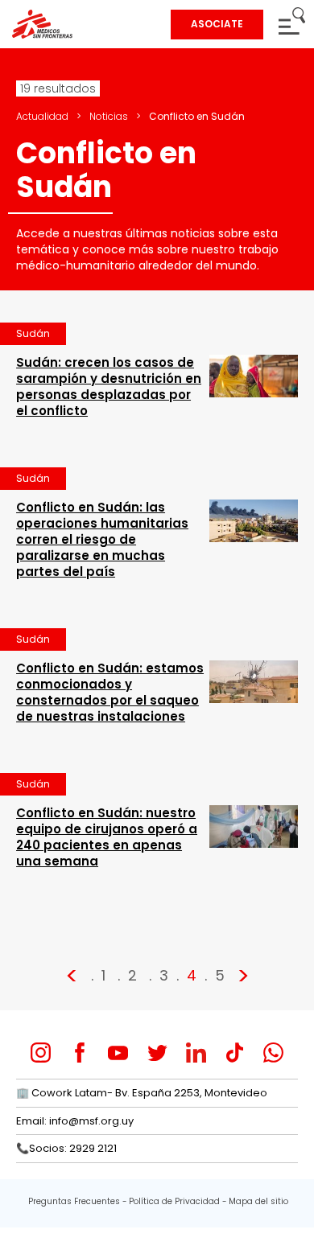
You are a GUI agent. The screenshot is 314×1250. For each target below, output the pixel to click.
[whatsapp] (273, 1052)
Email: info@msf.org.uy (75, 1121)
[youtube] (118, 1052)
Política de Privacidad (174, 1201)
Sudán (33, 333)
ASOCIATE (217, 24)
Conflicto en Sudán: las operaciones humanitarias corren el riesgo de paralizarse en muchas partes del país (102, 539)
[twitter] (157, 1052)
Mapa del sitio (258, 1201)
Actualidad (42, 116)
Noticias (108, 116)
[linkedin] (196, 1052)
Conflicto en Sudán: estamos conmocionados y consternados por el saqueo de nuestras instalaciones (110, 692)
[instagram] (41, 1052)
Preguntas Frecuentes (74, 1201)
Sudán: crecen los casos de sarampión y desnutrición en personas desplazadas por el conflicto (108, 386)
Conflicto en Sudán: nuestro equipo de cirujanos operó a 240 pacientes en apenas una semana (106, 837)
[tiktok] (235, 1052)
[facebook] (79, 1052)
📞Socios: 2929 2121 (66, 1148)
